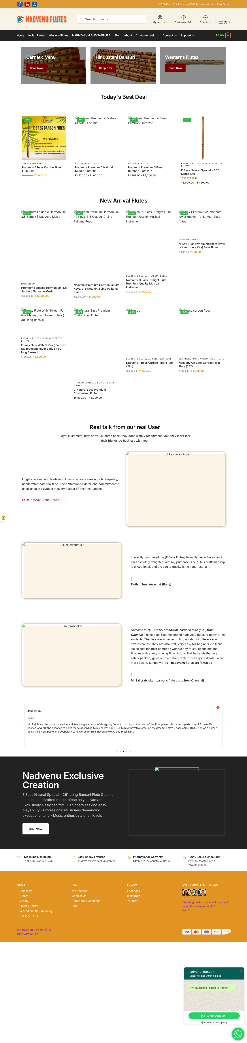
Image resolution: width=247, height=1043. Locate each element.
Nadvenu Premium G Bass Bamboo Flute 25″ (145, 169)
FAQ (74, 906)
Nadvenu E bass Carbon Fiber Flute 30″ (41, 169)
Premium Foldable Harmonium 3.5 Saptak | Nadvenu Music (44, 289)
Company (25, 891)
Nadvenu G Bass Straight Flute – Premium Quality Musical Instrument (147, 283)
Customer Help (183, 22)
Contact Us (79, 896)
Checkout (205, 22)
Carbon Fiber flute (34, 163)
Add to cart (44, 183)
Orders (23, 896)
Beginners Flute (85, 163)
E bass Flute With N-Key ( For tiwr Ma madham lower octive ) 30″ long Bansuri (43, 348)
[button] (223, 35)
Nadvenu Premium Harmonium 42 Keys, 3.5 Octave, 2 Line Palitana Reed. (96, 288)
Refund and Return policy (35, 911)
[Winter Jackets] (193, 65)
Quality (23, 901)
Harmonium (28, 283)
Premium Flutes (191, 163)
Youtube (132, 901)
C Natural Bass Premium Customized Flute (90, 391)
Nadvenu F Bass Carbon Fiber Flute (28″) (149, 364)
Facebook (133, 891)
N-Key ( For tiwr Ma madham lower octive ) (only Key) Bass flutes (202, 245)
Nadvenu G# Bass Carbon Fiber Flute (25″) (199, 364)
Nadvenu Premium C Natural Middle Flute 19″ (94, 169)
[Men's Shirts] (53, 65)
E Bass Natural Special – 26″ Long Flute (200, 172)
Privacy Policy (28, 906)
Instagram (133, 896)
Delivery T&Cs (28, 916)
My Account (160, 22)
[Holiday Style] (123, 65)
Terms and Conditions (86, 901)
